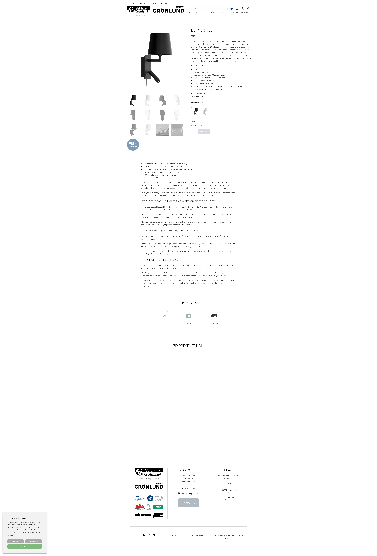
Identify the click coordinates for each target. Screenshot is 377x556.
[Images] (188, 321)
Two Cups (228, 483)
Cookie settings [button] (33, 541)
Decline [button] (15, 541)
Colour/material (197, 102)
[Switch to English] (237, 9)
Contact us (188, 503)
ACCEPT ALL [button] (25, 546)
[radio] (195, 111)
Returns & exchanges (177, 535)
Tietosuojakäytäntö (197, 535)
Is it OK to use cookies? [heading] (16, 518)
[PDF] (163, 321)
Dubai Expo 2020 (228, 497)
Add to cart (204, 131)
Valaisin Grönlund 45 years (228, 476)
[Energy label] (213, 321)
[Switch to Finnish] (232, 9)
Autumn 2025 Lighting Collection (228, 490)
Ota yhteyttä (167, 3)
